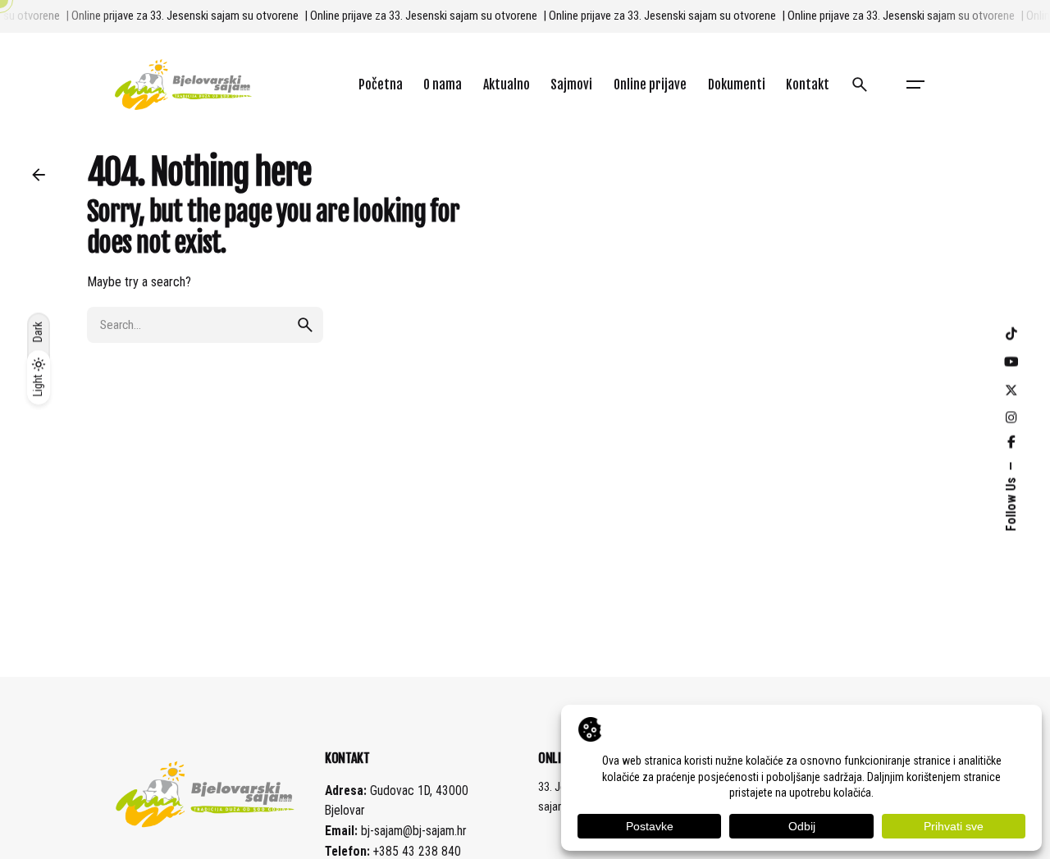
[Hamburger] (915, 84)
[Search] (859, 84)
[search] (305, 325)
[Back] (39, 175)
